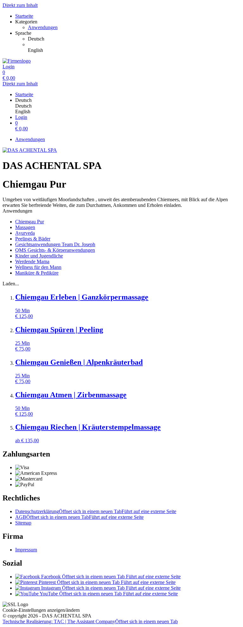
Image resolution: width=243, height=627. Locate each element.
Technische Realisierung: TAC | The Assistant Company (90, 621)
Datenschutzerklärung (95, 511)
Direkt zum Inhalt (20, 5)
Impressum (26, 549)
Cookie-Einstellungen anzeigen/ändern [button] (41, 610)
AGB (79, 517)
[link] (134, 39)
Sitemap (23, 522)
